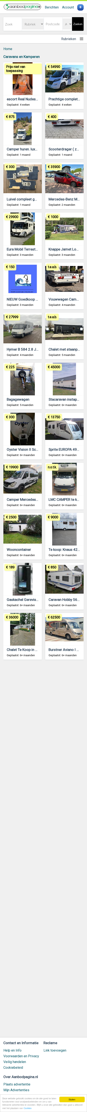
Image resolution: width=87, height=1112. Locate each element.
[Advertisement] (43, 850)
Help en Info (12, 1050)
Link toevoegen (55, 1050)
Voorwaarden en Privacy (21, 1056)
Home (7, 49)
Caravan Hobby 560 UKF (68, 599)
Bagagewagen (18, 399)
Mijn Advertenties (16, 1090)
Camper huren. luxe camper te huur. (34, 149)
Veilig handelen (14, 1062)
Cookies (27, 1108)
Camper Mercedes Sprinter (28, 499)
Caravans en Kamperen (21, 57)
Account (68, 7)
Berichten (52, 7)
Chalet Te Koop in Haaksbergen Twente (37, 650)
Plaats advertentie (16, 1084)
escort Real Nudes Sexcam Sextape (35, 99)
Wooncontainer (19, 549)
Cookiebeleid (13, 1068)
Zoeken (77, 24)
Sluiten (72, 1099)
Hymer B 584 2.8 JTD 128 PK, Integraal (37, 349)
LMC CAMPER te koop (66, 499)
